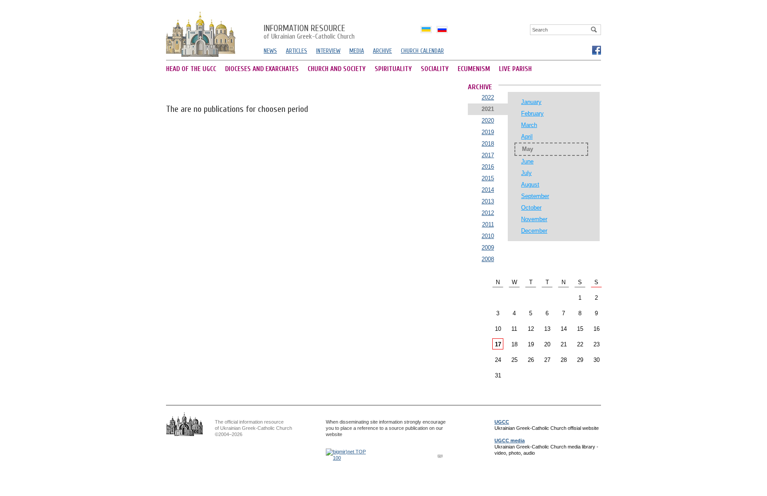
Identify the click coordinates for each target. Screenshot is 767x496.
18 (514, 344)
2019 (488, 132)
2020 (488, 120)
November (534, 219)
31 (498, 375)
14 (564, 328)
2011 (488, 224)
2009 (488, 247)
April (527, 136)
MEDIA (356, 51)
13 (547, 328)
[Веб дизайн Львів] (441, 456)
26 (531, 360)
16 (596, 328)
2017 (488, 155)
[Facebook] (596, 50)
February (532, 113)
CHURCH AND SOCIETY (337, 69)
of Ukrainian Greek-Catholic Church (309, 32)
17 (498, 344)
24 (498, 360)
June (527, 161)
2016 (488, 166)
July (526, 173)
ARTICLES (296, 51)
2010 (488, 236)
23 (596, 344)
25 (514, 360)
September (535, 196)
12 (531, 328)
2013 (488, 201)
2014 (488, 189)
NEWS (270, 51)
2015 (488, 178)
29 (580, 360)
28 (564, 360)
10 (498, 328)
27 (547, 360)
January (531, 102)
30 (596, 360)
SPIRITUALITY (393, 69)
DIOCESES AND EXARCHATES (262, 69)
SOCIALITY (435, 69)
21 (564, 344)
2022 (488, 97)
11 (514, 328)
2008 (488, 259)
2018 (488, 143)
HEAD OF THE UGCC (191, 69)
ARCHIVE (382, 51)
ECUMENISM (474, 69)
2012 (488, 213)
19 (531, 344)
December (534, 230)
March (529, 125)
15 (580, 328)
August (530, 184)
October (531, 207)
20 (547, 344)
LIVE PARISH (515, 69)
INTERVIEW (328, 51)
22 (580, 344)
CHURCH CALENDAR (422, 51)
